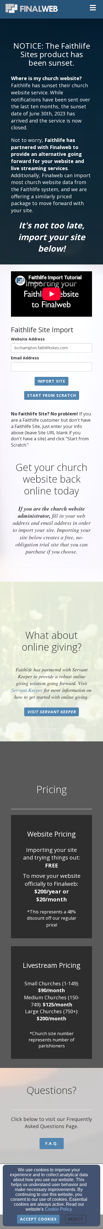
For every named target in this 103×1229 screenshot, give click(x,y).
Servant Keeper (27, 690)
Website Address (28, 339)
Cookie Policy (58, 1209)
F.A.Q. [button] (51, 1143)
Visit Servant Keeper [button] (51, 711)
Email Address (25, 357)
